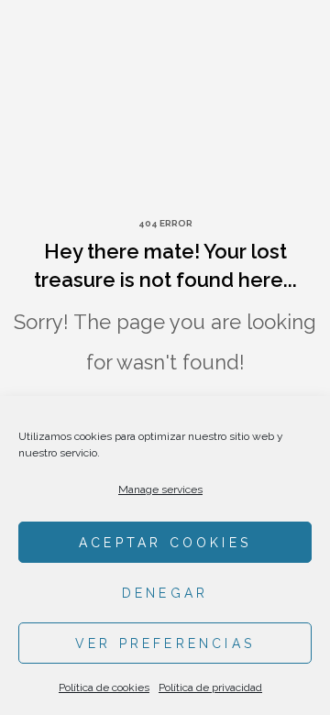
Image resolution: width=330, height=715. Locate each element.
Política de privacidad (210, 687)
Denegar (165, 593)
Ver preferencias (165, 643)
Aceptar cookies (165, 542)
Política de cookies (104, 687)
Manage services (160, 489)
